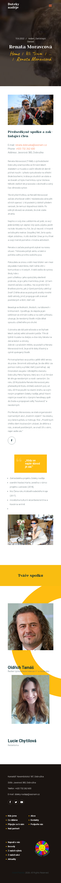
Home (15, 53)
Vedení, (31, 38)
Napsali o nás (14, 842)
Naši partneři (13, 828)
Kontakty (35, 820)
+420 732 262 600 (25, 148)
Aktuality (12, 859)
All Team (34, 53)
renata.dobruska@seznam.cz (31, 145)
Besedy (11, 846)
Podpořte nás (37, 824)
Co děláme (13, 820)
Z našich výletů (15, 851)
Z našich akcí (14, 855)
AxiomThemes (18, 872)
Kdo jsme (12, 816)
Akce (33, 816)
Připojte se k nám (16, 824)
